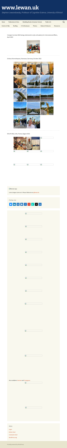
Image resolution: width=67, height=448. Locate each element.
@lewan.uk (36, 192)
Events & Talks (6, 26)
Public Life (48, 22)
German (19, 380)
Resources (57, 26)
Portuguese (27, 380)
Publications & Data (13, 22)
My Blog (15, 26)
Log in (10, 429)
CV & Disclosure (25, 26)
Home (3, 22)
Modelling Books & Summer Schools (32, 22)
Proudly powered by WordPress (15, 444)
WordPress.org (13, 437)
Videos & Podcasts (46, 26)
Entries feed (12, 432)
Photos (35, 26)
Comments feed (13, 435)
